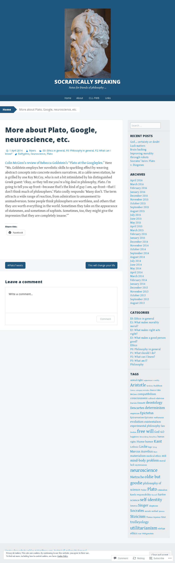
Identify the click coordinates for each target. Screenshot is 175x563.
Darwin (133, 403)
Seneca (133, 505)
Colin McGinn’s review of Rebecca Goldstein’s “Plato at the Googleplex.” (54, 163)
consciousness (138, 398)
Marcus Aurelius (141, 451)
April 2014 (136, 272)
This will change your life (101, 265)
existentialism (152, 422)
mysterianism (141, 465)
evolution (137, 422)
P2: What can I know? (142, 357)
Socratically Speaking (87, 81)
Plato (50, 153)
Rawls (133, 494)
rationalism (162, 490)
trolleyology (139, 522)
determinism (155, 408)
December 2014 (139, 242)
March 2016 (137, 184)
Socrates (137, 510)
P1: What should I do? (143, 353)
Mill (164, 456)
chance (153, 390)
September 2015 (139, 207)
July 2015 (135, 215)
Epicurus (149, 417)
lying (155, 447)
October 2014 (138, 249)
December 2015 (139, 195)
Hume (140, 441)
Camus (132, 390)
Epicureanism (137, 417)
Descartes (137, 408)
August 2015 (137, 211)
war (140, 533)
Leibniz (134, 446)
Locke (143, 447)
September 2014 (139, 253)
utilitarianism (143, 528)
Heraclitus (153, 437)
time (163, 517)
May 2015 (135, 222)
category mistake (142, 390)
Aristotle (138, 385)
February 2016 (138, 188)
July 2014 (135, 261)
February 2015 (138, 234)
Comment (105, 318)
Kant (158, 441)
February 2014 (138, 280)
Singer (143, 505)
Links (108, 98)
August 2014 (137, 257)
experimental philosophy (145, 426)
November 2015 (139, 199)
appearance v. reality (151, 380)
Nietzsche (137, 477)
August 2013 (137, 303)
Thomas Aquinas (153, 517)
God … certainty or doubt (144, 142)
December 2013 (139, 287)
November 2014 (139, 245)
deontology (154, 403)
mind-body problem (144, 460)
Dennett (141, 402)
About (79, 98)
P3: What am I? (138, 360)
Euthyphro (23, 153)
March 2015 (137, 230)
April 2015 (136, 226)
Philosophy (137, 364)
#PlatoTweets (15, 265)
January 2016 (137, 192)
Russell (154, 495)
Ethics (133, 345)
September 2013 (139, 299)
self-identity (151, 499)
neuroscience (38, 153)
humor (149, 441)
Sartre (162, 494)
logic (150, 447)
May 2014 (135, 268)
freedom (133, 432)
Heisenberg (144, 437)
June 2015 (136, 218)
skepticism (153, 506)
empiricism (134, 413)
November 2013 (139, 291)
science (134, 500)
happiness (134, 437)
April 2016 (136, 180)
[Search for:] (145, 125)
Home (67, 98)
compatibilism (147, 394)
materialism (138, 456)
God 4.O (159, 432)
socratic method (151, 511)
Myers (32, 150)
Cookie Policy (62, 556)
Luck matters (137, 146)
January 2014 (137, 284)
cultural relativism (156, 398)
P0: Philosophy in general (80, 150)
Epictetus (146, 413)
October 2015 (138, 203)
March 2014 (137, 276)
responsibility (144, 494)
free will (145, 431)
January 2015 (137, 238)
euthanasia (159, 417)
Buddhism (158, 386)
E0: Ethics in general (53, 150)
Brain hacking (138, 149)
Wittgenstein (148, 533)
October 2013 (138, 295)
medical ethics (153, 456)
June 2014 (136, 264)
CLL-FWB (94, 98)
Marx (155, 452)
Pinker (144, 490)
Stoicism (137, 516)
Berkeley (150, 386)
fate (163, 426)
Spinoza (161, 511)
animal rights (136, 380)
